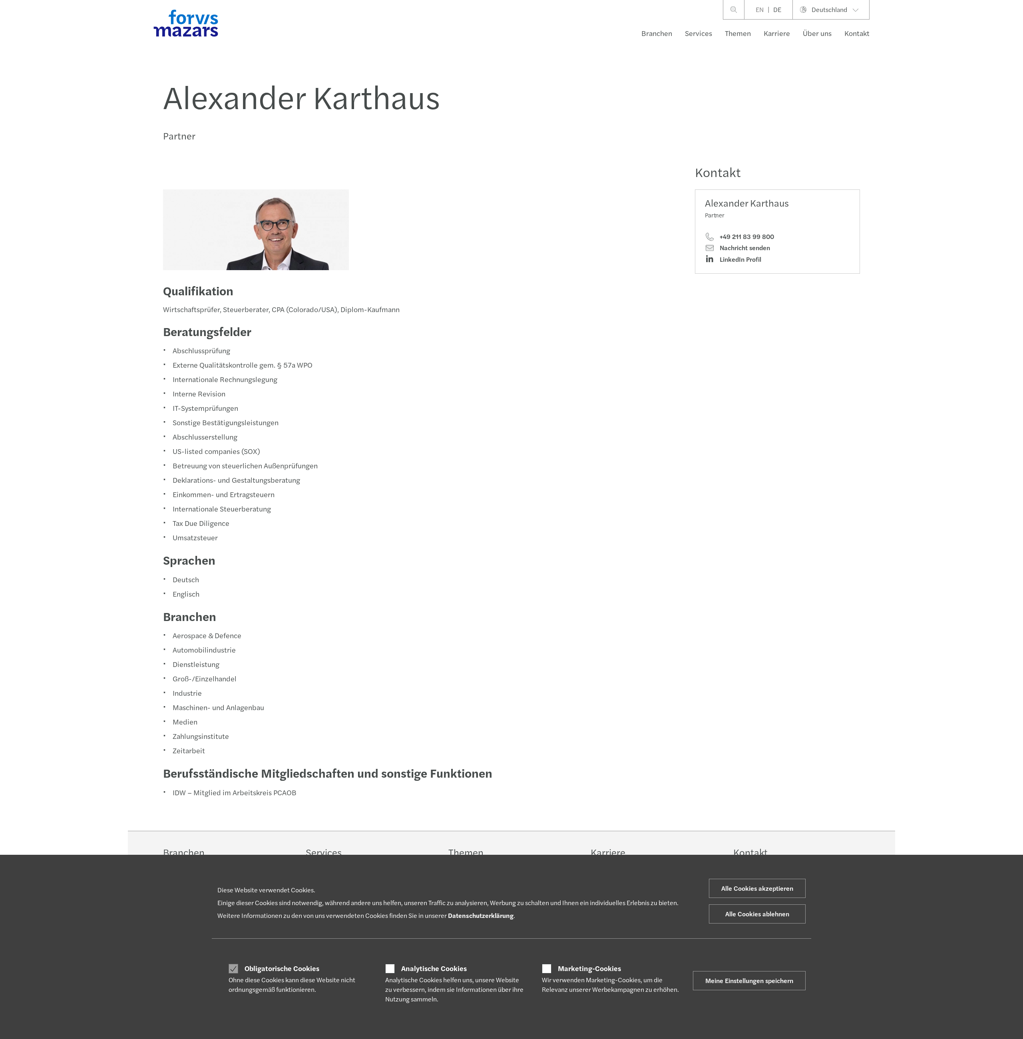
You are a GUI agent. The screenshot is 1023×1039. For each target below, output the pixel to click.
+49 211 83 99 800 (746, 236)
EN (760, 9)
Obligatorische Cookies (282, 968)
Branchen (656, 33)
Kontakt (857, 33)
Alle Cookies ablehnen (757, 913)
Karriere (777, 33)
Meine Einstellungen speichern (749, 980)
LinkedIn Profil (739, 259)
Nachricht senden (744, 247)
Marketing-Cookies (589, 968)
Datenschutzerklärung (480, 915)
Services (698, 33)
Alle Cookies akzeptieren (757, 888)
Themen (738, 33)
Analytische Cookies (434, 968)
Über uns (817, 33)
